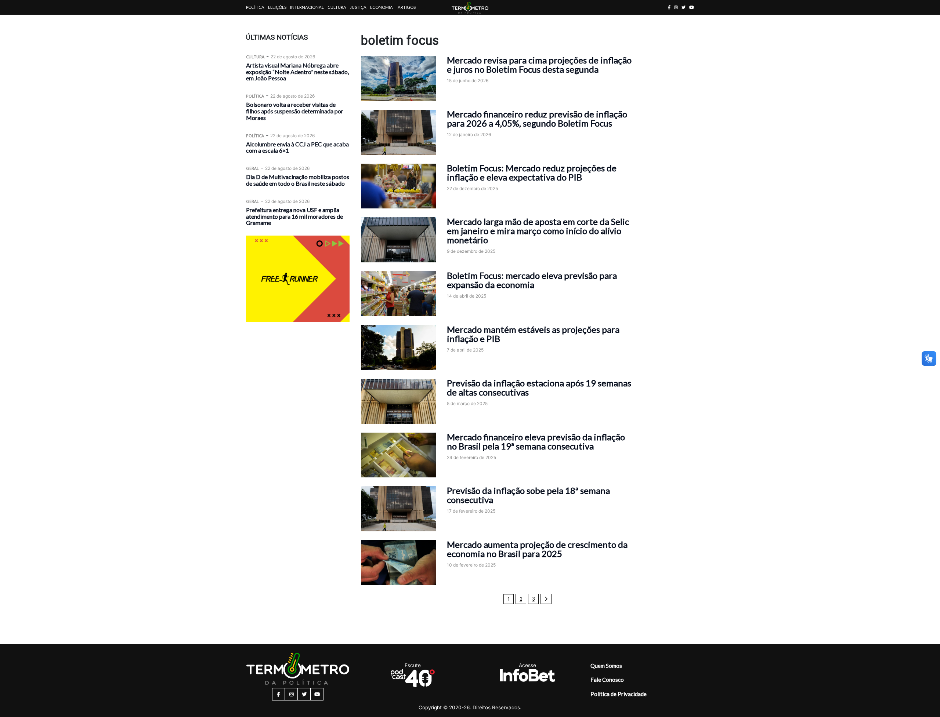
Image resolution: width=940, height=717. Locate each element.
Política (255, 7)
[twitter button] (684, 7)
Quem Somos (606, 665)
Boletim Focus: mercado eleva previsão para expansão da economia (532, 280)
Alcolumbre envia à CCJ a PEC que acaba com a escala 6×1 (297, 147)
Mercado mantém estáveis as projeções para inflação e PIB (533, 334)
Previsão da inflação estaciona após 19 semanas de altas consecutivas (539, 387)
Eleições (277, 7)
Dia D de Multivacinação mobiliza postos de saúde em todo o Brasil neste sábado (297, 180)
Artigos (407, 7)
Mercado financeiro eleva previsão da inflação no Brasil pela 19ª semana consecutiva (536, 441)
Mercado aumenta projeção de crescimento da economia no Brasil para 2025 (537, 549)
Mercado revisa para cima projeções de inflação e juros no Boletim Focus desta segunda (539, 64)
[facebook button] (669, 7)
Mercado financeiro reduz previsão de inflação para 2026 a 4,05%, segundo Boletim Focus (537, 118)
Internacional (307, 7)
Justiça (358, 7)
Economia (381, 7)
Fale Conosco (607, 679)
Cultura (337, 7)
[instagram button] (676, 7)
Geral (252, 168)
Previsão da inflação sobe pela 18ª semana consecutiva (528, 495)
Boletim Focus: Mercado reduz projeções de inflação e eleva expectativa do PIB (532, 172)
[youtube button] (691, 7)
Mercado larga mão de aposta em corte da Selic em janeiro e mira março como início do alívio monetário (538, 230)
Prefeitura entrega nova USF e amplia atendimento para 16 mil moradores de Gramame (294, 216)
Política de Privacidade (618, 694)
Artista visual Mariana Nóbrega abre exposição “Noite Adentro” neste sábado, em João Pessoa (297, 72)
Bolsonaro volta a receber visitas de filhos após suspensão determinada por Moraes (294, 111)
